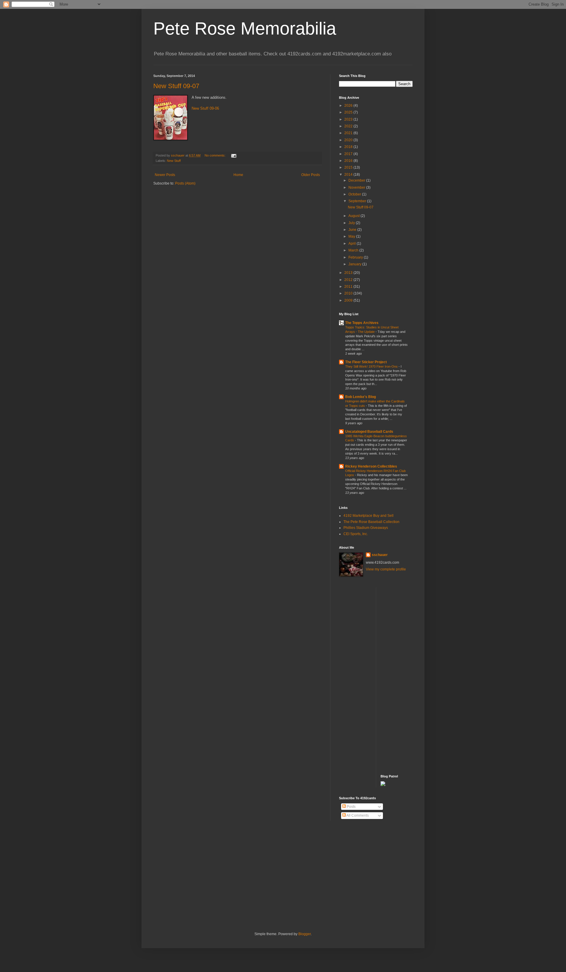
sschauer (380, 555)
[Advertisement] (404, 675)
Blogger (304, 934)
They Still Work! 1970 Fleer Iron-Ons (372, 366)
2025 (348, 112)
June (352, 230)
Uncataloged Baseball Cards (369, 432)
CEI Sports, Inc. (355, 534)
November (357, 187)
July (352, 223)
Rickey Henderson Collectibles (371, 466)
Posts (351, 807)
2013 (348, 273)
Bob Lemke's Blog (360, 397)
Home (238, 175)
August (354, 216)
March (353, 250)
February (356, 257)
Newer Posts (165, 175)
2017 (348, 154)
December (357, 180)
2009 (348, 300)
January (355, 264)
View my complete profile (386, 569)
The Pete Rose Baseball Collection (371, 522)
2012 (348, 280)
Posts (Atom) (185, 183)
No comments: (215, 155)
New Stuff (174, 160)
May (352, 236)
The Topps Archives (362, 323)
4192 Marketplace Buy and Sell (368, 516)
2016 (348, 161)
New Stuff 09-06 (205, 108)
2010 (348, 293)
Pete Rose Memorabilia (244, 28)
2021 (348, 133)
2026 (348, 105)
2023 (348, 119)
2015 (348, 167)
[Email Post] (233, 155)
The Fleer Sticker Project (366, 362)
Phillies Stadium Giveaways (365, 528)
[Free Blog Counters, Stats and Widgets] (383, 785)
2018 (348, 147)
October (355, 194)
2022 (348, 126)
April (352, 243)
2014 (348, 174)
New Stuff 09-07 (176, 86)
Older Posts (310, 175)
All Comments (357, 815)
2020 (348, 140)
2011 (348, 286)
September (357, 201)
